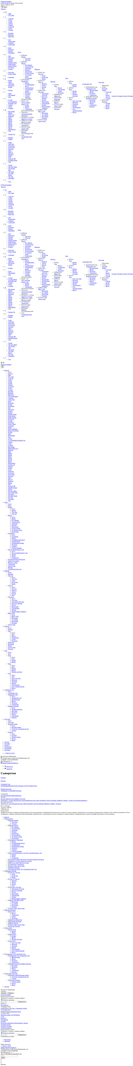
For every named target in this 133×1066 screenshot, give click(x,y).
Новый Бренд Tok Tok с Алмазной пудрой (14, 1008)
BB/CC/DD (15, 616)
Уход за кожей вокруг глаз (20, 553)
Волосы (10, 629)
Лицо (9, 505)
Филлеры (4, 795)
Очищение (15, 536)
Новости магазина (8, 1000)
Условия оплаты (6, 1024)
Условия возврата (6, 1028)
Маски (14, 518)
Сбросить (10, 993)
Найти (3, 1057)
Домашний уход (17, 698)
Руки (13, 659)
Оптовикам (4, 1020)
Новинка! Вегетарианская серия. (11, 1011)
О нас (2, 1016)
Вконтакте (10, 766)
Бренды (10, 373)
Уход (13, 634)
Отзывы (3, 1021)
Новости (3, 1018)
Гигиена (14, 735)
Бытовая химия (16, 727)
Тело (9, 654)
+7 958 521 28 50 (6, 1046)
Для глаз (14, 579)
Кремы (14, 510)
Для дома (11, 722)
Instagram (9, 769)
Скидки (34, 786)
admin (4, 763)
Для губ (14, 589)
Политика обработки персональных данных (14, 1023)
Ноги (13, 667)
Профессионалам (17, 709)
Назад (10, 372)
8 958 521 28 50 (5, 3)
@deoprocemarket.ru (12, 763)
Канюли (18, 795)
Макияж (10, 574)
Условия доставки (6, 1026)
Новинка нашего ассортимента (10, 1015)
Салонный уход (13, 693)
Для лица (14, 600)
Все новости (4, 1005)
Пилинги (9, 795)
